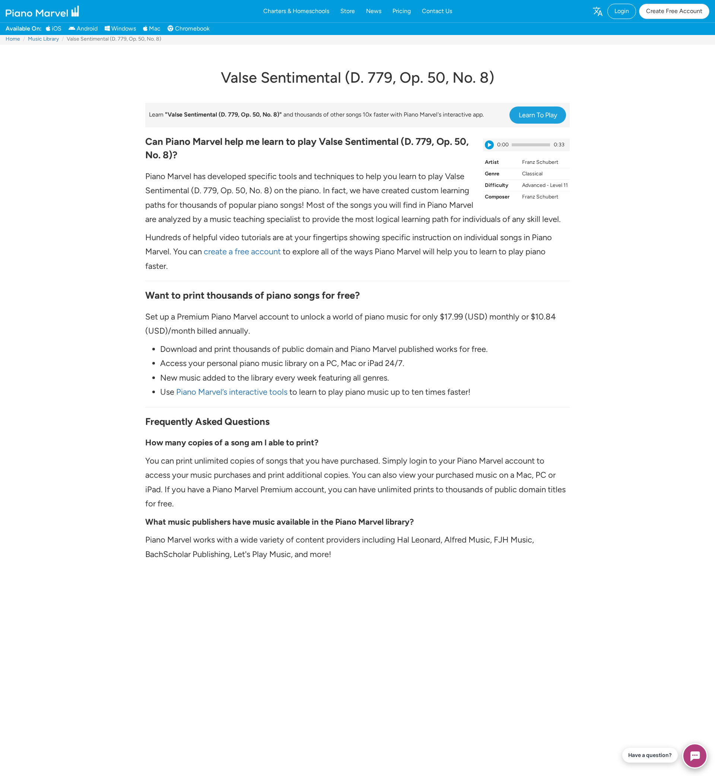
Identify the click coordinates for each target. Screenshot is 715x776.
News (373, 11)
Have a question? (650, 755)
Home (13, 39)
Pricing (402, 11)
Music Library (43, 39)
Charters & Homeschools (296, 11)
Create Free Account (674, 11)
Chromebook (192, 28)
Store (347, 11)
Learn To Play (538, 115)
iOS (55, 28)
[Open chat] (695, 756)
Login (621, 11)
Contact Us (437, 11)
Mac (154, 28)
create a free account (242, 252)
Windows (123, 28)
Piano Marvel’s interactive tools (231, 392)
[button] (597, 11)
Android (86, 28)
